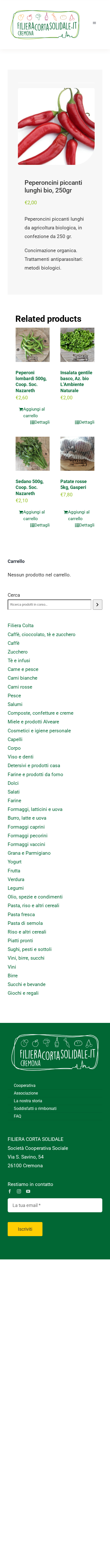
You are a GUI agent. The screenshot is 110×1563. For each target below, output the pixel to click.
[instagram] (19, 1191)
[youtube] (28, 1191)
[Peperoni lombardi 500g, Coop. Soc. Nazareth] (33, 345)
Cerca (14, 595)
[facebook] (10, 1191)
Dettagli (42, 422)
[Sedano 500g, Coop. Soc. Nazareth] (33, 454)
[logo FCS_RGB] (45, 8)
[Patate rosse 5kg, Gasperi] (77, 454)
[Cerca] (97, 604)
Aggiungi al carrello (34, 412)
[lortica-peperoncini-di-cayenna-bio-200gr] (56, 126)
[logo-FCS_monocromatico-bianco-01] (55, 1030)
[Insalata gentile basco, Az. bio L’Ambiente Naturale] (77, 345)
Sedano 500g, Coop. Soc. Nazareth (29, 487)
